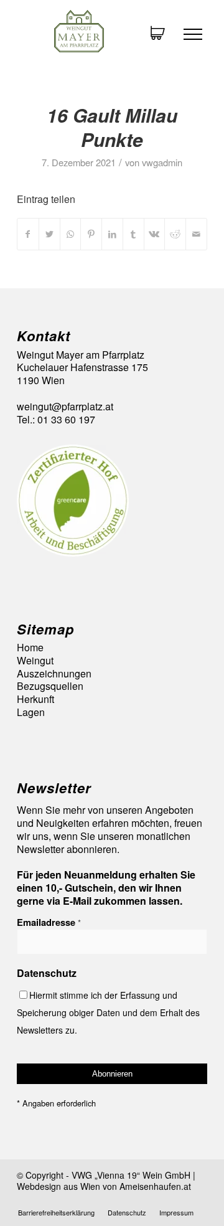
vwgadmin (162, 162)
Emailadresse (49, 922)
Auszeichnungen (54, 674)
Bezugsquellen (50, 686)
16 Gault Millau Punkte (112, 127)
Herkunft (35, 699)
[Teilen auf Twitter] (49, 234)
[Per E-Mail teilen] (196, 234)
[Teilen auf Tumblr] (133, 234)
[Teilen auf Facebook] (28, 234)
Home (30, 647)
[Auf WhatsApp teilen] (70, 234)
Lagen (31, 712)
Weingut (35, 660)
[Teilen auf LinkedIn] (112, 234)
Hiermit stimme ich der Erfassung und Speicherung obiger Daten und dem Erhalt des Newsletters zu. (108, 1012)
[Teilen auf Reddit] (175, 234)
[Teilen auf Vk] (154, 234)
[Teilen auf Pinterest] (91, 234)
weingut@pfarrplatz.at (65, 406)
